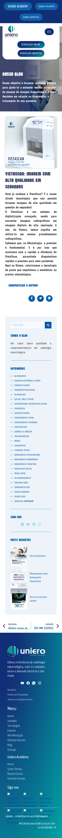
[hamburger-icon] (49, 31)
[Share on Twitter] (40, 298)
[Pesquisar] (48, 325)
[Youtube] (28, 524)
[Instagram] (39, 524)
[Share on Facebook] (31, 298)
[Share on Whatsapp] (49, 298)
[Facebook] (34, 524)
